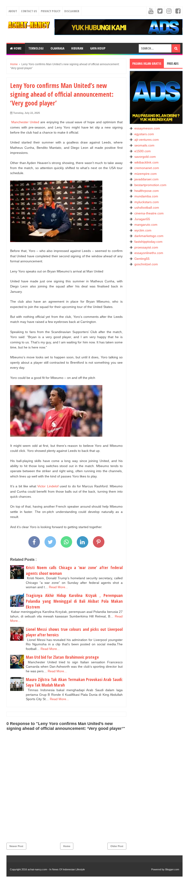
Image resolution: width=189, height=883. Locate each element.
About (13, 11)
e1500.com (142, 151)
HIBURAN (77, 48)
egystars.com (144, 134)
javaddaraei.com (146, 179)
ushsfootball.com (146, 207)
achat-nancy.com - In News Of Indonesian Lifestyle (56, 869)
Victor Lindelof (47, 486)
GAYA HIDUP (97, 48)
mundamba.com (146, 196)
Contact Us (29, 11)
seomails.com (144, 145)
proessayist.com (146, 247)
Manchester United (25, 122)
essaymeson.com (147, 128)
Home (17, 48)
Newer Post (16, 846)
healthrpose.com (146, 191)
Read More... (58, 587)
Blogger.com (172, 869)
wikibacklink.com (146, 162)
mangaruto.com (145, 224)
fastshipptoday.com (148, 241)
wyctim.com (142, 230)
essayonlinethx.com (148, 253)
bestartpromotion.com (150, 185)
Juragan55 (142, 219)
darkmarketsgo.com (148, 236)
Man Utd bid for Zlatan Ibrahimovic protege (62, 657)
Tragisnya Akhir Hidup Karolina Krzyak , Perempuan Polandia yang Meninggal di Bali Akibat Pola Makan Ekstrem (74, 601)
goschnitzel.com (146, 264)
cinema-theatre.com (149, 213)
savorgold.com (145, 156)
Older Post (116, 846)
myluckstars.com (146, 202)
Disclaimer (71, 11)
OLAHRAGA (57, 48)
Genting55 (142, 258)
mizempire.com (145, 173)
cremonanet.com (146, 168)
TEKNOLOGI (36, 48)
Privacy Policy (50, 11)
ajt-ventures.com (146, 139)
